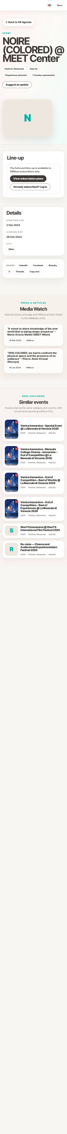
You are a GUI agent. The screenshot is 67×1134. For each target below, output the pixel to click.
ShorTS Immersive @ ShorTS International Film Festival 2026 (40, 529)
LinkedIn (23, 265)
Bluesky (53, 265)
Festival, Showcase (14, 69)
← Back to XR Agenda (18, 22)
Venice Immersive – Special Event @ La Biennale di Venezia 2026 (41, 427)
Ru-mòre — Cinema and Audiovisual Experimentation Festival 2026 (38, 547)
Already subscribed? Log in (30, 186)
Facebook (38, 265)
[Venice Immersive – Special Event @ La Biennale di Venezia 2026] (11, 429)
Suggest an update (17, 84)
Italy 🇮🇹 (33, 69)
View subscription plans (28, 178)
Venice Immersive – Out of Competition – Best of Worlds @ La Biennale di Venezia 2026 (40, 480)
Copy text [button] (34, 271)
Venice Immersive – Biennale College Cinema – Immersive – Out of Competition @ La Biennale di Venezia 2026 (38, 454)
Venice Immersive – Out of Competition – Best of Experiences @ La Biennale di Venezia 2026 (38, 507)
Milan (11, 249)
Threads (20, 271)
